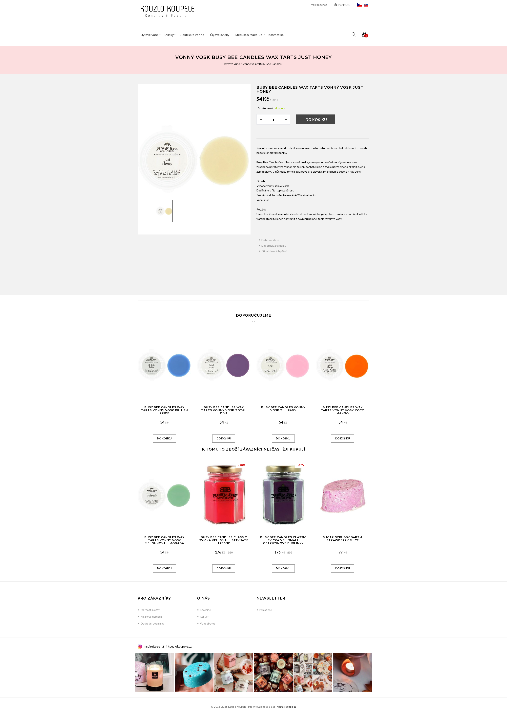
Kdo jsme (205, 609)
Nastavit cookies (286, 706)
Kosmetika (276, 35)
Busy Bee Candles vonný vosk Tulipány (283, 409)
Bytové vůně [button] (150, 35)
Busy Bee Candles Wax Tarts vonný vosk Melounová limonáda (164, 540)
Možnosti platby (150, 609)
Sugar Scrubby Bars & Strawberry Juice (342, 538)
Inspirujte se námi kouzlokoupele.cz (168, 646)
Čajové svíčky (219, 35)
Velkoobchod (319, 4)
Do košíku (316, 119)
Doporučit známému (273, 245)
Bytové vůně (232, 63)
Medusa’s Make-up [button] (248, 35)
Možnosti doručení (151, 616)
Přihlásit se (265, 609)
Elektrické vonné (192, 35)
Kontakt (204, 616)
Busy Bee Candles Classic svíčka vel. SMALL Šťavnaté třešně (223, 540)
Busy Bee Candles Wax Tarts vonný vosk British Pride (164, 410)
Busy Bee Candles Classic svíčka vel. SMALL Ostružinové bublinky (283, 540)
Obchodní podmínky (152, 623)
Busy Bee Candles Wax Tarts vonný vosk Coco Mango (342, 410)
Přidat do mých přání (274, 251)
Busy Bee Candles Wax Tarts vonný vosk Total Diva (223, 410)
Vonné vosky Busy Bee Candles (262, 63)
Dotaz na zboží (270, 240)
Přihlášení (344, 5)
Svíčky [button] (169, 35)
